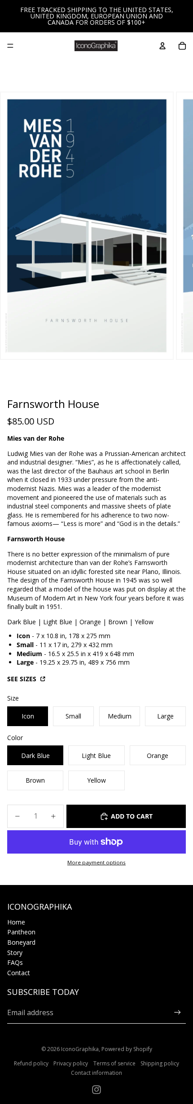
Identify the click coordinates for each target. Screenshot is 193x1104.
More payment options (96, 862)
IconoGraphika (80, 1049)
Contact (18, 972)
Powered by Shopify (126, 1049)
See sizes (22, 679)
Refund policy (31, 1063)
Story (14, 952)
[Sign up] (177, 1012)
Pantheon (21, 932)
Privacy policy (70, 1063)
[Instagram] (96, 1089)
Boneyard (21, 942)
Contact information (96, 1073)
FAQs (15, 962)
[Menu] (10, 45)
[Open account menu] (162, 46)
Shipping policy (159, 1063)
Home (16, 922)
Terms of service (114, 1063)
